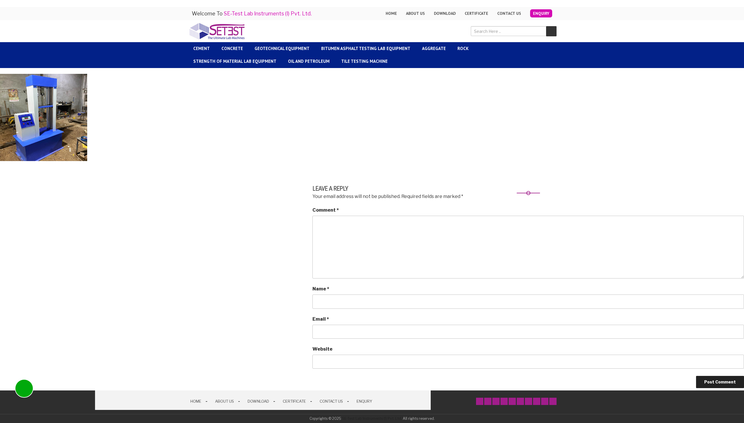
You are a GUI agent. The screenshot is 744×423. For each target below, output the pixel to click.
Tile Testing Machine (364, 61)
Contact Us (509, 13)
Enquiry (541, 13)
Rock (462, 48)
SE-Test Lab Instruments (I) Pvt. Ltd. (372, 418)
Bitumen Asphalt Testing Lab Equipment (365, 48)
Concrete (232, 48)
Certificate (476, 13)
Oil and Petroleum (309, 61)
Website (322, 349)
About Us (224, 401)
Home (391, 13)
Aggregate (434, 48)
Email (320, 319)
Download (445, 13)
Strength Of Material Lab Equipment (234, 61)
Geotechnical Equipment (282, 48)
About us (415, 13)
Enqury (364, 401)
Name (320, 289)
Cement (201, 48)
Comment (325, 210)
